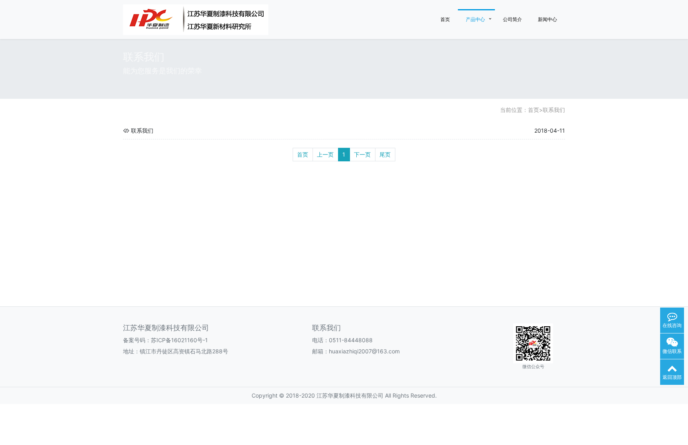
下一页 (362, 154)
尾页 (385, 154)
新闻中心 (547, 19)
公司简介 (512, 19)
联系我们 (554, 109)
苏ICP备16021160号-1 (179, 340)
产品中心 (475, 19)
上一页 (325, 154)
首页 (445, 19)
